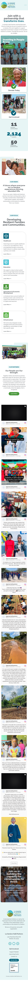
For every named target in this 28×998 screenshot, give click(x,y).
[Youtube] (13, 943)
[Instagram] (17, 943)
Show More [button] (14, 863)
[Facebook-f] (10, 943)
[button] (14, 415)
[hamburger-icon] (25, 5)
